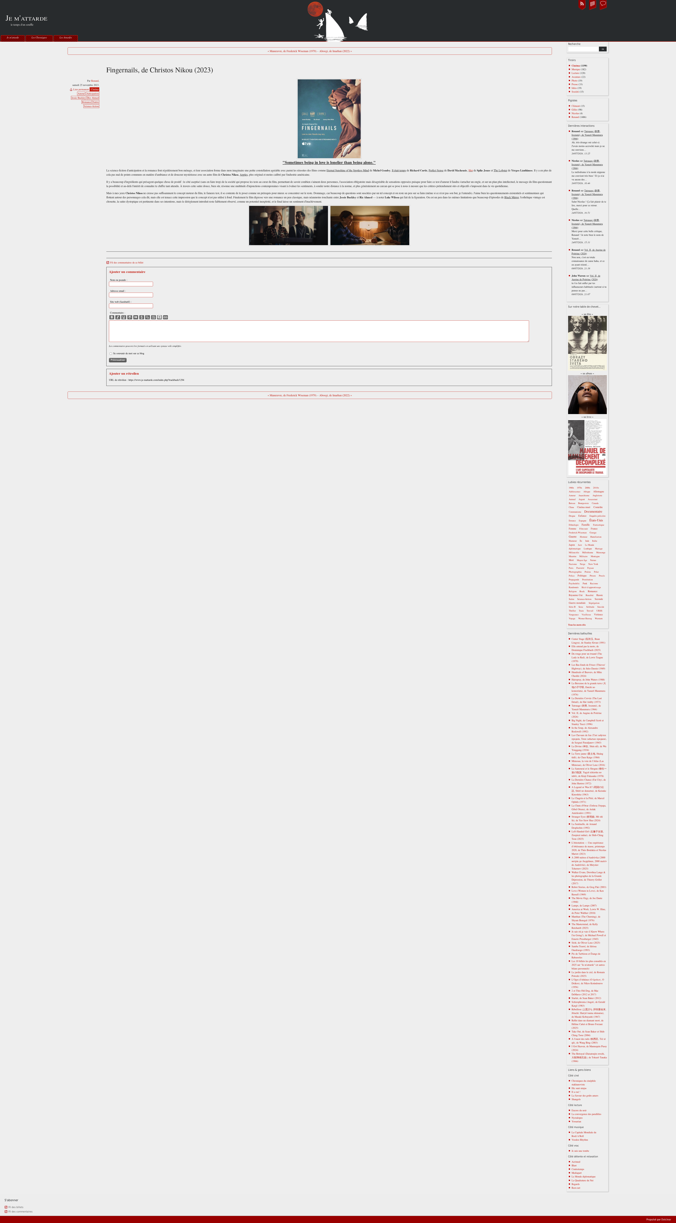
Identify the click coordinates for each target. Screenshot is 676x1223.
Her (471, 170)
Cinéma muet (583, 507)
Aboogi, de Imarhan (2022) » (335, 51)
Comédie (598, 507)
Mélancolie (574, 552)
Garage (593, 532)
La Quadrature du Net (582, 1180)
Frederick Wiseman (578, 532)
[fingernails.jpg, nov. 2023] (329, 118)
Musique (576, 69)
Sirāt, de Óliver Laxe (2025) (586, 942)
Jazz (580, 544)
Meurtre (572, 556)
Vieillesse (586, 614)
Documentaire (593, 511)
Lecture (575, 73)
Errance (572, 520)
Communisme (575, 511)
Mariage (599, 548)
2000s (587, 487)
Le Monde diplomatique (584, 1176)
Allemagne (598, 491)
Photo (574, 80)
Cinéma (95, 89)
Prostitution (587, 579)
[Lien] (165, 317)
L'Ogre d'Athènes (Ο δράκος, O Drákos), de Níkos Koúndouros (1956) (588, 983)
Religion (573, 591)
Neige (582, 564)
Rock (582, 591)
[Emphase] (118, 317)
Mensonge (600, 552)
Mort (571, 560)
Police (572, 575)
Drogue (572, 515)
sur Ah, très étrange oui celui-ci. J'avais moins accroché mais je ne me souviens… (588, 142)
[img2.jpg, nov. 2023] (370, 245)
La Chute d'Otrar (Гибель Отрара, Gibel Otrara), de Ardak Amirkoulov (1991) (589, 809)
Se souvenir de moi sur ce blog (128, 353)
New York (593, 564)
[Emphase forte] (112, 317)
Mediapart (577, 1172)
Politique (582, 575)
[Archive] (592, 9)
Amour (81, 93)
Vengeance (574, 614)
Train (581, 610)
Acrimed (576, 1161)
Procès (602, 575)
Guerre (573, 536)
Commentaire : (117, 312)
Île (581, 540)
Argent (582, 499)
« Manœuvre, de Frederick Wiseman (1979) (292, 51)
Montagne (595, 556)
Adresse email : (118, 290)
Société (575, 91)
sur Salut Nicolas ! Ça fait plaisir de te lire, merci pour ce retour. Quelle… (589, 201)
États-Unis (596, 520)
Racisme (594, 583)
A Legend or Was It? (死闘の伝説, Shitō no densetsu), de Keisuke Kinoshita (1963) (589, 790)
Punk (585, 583)
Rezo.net (576, 1187)
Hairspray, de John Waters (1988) (588, 679)
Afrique (586, 491)
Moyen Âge (582, 560)
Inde (587, 540)
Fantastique (598, 524)
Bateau (572, 503)
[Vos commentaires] (603, 9)
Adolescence (574, 491)
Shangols (576, 1099)
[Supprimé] (130, 317)
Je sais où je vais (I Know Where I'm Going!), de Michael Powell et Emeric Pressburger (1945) (589, 935)
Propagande (574, 579)
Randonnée (574, 587)
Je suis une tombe (580, 1150)
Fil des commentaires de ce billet (126, 262)
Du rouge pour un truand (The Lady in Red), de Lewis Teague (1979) (587, 657)
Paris (571, 567)
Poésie (588, 571)
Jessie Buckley (78, 97)
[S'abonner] (582, 9)
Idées (574, 88)
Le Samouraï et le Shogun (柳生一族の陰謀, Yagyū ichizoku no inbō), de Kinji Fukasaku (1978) (589, 772)
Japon (572, 544)
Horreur (583, 536)
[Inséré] (124, 317)
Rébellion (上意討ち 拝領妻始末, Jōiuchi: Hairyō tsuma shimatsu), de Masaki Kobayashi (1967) (589, 1013)
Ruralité (589, 595)
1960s (571, 487)
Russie (599, 595)
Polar (596, 571)
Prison (593, 575)
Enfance (582, 515)
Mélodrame (587, 552)
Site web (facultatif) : (121, 301)
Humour (573, 540)
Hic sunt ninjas (579, 1088)
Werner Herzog (585, 618)
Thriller (572, 610)
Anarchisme (583, 495)
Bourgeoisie (583, 503)
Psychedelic (574, 583)
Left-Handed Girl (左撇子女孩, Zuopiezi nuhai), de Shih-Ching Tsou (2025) (588, 835)
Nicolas (575, 113)
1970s (579, 487)
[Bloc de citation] (159, 317)
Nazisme (573, 564)
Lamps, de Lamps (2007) (584, 905)
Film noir (583, 528)
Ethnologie (574, 524)
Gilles (574, 109)
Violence (598, 614)
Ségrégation (594, 602)
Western (599, 618)
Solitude (590, 606)
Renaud (95, 80)
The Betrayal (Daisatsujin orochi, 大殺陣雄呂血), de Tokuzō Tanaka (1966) (589, 1057)
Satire (96, 102)
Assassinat (592, 499)
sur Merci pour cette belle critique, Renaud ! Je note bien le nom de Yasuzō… (588, 231)
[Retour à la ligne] (153, 317)
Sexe (580, 606)
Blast (574, 1165)
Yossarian (576, 1121)
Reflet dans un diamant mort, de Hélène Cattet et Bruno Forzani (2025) (587, 1024)
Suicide (600, 606)
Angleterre (597, 495)
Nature (593, 560)
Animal (572, 499)
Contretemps (578, 1169)
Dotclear (666, 1219)
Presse (575, 84)
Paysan (590, 567)
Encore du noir (579, 1110)
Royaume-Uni (576, 595)
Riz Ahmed (93, 97)
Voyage (572, 618)
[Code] (142, 317)
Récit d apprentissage (591, 587)
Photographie (575, 571)
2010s (596, 487)
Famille (586, 524)
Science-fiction (91, 106)
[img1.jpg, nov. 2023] (288, 245)
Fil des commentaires (20, 1211)
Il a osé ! (576, 1091)
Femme (572, 528)
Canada (595, 503)
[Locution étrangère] (147, 317)
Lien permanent (81, 89)
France (594, 528)
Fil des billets (15, 1207)
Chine (571, 507)
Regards (576, 1184)
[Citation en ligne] (136, 317)
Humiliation (595, 536)
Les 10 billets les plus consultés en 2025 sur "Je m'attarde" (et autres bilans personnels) (589, 964)
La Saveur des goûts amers (585, 1095)
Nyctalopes (577, 1117)
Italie (594, 540)
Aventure (576, 76)
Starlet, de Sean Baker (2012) (586, 998)
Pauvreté (580, 567)
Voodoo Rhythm (580, 1139)
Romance (86, 102)
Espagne (582, 520)
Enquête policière (598, 515)
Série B (572, 606)
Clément (576, 106)
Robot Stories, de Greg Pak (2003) (589, 887)
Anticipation (92, 93)
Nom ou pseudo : (118, 280)
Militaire (583, 556)
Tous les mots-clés (577, 624)
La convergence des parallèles (586, 1114)
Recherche (574, 44)
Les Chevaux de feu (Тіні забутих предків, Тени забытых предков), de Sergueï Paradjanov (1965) (589, 738)
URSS (599, 610)
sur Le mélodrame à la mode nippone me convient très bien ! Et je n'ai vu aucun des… (588, 172)
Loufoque (588, 548)
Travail (590, 610)
